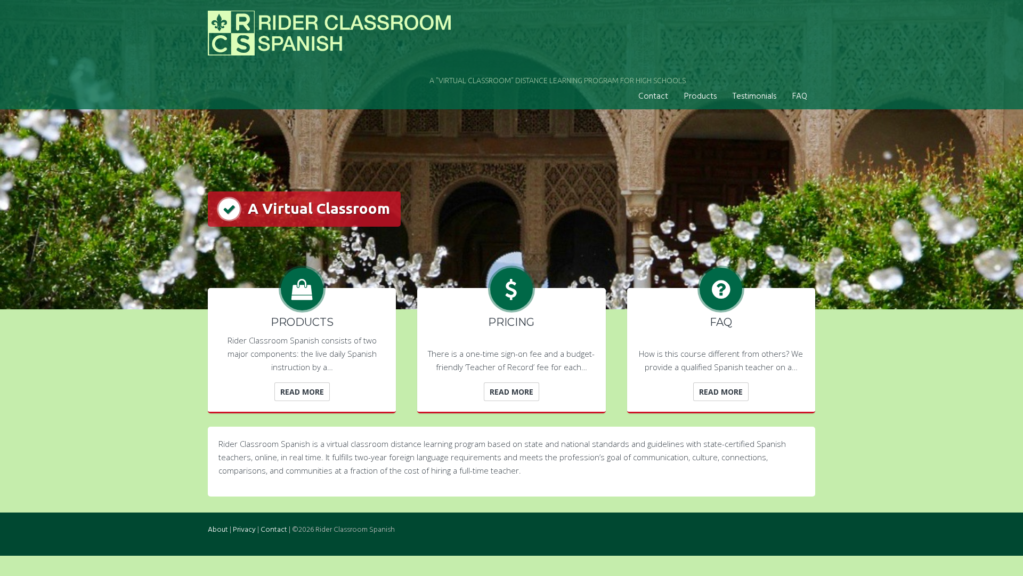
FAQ (799, 96)
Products (700, 96)
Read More (302, 392)
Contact (653, 96)
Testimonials (754, 96)
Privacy (244, 530)
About (218, 530)
